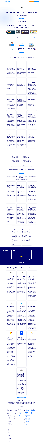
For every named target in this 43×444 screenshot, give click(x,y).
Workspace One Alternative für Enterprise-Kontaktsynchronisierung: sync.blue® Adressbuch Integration (27, 420)
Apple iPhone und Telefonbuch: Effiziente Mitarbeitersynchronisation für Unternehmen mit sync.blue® (27, 418)
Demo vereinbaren (31, 1)
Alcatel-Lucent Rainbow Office (20, 413)
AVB (31, 412)
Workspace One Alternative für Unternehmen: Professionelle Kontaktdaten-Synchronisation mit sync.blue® (27, 415)
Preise (22, 1)
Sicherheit (16, 1)
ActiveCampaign (20, 412)
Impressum (32, 411)
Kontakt (25, 1)
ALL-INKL (20, 414)
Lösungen (13, 1)
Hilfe (31, 413)
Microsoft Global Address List (20, 411)
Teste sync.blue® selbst (21, 262)
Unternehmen (19, 1)
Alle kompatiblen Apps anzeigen (21, 397)
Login (27, 1)
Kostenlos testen (36, 1)
